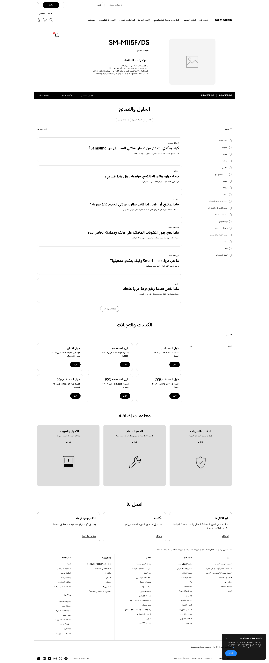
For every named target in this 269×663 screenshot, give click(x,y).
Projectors (187, 587)
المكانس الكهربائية (185, 609)
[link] (56, 35)
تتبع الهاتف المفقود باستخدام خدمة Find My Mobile (128, 68)
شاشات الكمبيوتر (186, 614)
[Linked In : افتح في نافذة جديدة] (44, 658)
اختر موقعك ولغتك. (116, 5)
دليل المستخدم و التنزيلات (141, 568)
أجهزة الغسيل (187, 605)
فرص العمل (66, 615)
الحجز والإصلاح (145, 591)
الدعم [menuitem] (50, 13)
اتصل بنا (148, 619)
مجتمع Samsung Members (100, 591)
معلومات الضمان (143, 50)
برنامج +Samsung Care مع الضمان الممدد (135, 609)
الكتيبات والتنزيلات (65, 95)
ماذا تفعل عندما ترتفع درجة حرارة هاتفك (134, 66)
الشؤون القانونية (197, 658)
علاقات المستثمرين (63, 620)
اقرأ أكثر (200, 442)
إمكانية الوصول (65, 573)
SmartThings (226, 587)
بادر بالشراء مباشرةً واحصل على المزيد (219, 568)
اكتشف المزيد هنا (235, 647)
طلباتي (108, 573)
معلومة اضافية (44, 95)
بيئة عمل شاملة (65, 577)
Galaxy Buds (186, 577)
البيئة (69, 564)
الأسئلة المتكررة (137, 120)
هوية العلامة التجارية (63, 610)
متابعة (51, 5)
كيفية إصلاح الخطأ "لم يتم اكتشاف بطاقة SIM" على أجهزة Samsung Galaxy (120, 71)
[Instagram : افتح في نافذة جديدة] (55, 658)
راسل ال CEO (146, 623)
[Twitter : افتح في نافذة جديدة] (60, 658)
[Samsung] (223, 20)
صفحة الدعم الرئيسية (143, 564)
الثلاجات (189, 596)
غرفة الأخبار (66, 624)
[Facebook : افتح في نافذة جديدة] (66, 658)
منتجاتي (108, 582)
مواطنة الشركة (65, 582)
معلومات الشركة (65, 601)
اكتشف (229, 591)
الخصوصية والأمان (64, 568)
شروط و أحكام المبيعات (181, 658)
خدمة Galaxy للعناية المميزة (140, 600)
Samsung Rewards (103, 568)
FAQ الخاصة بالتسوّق (143, 577)
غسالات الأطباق (186, 600)
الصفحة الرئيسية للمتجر (223, 564)
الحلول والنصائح (87, 95)
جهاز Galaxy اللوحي (184, 568)
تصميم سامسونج (64, 633)
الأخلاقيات (67, 629)
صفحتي (108, 577)
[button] (109, 149)
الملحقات (188, 623)
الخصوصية (209, 658)
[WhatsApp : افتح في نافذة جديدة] (38, 658)
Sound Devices (185, 591)
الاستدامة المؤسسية (63, 587)
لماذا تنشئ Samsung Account (99, 564)
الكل (149, 120)
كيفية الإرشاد (122, 120)
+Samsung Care (225, 577)
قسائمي (108, 587)
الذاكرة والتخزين (186, 619)
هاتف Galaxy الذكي (185, 564)
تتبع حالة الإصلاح (145, 596)
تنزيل (174, 364)
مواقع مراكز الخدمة (144, 587)
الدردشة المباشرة (145, 614)
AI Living (228, 582)
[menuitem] (203, 20)
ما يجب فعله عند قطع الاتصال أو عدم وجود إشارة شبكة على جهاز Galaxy (122, 73)
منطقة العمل (66, 606)
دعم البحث (147, 573)
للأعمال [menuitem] (42, 13)
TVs (190, 582)
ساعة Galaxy (187, 573)
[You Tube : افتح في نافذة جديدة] (49, 658)
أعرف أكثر (225, 536)
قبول (231, 653)
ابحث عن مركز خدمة (89, 536)
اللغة (230, 346)
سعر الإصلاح (146, 605)
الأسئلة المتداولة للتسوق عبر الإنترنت (219, 573)
